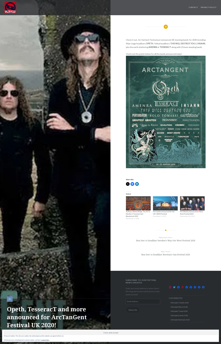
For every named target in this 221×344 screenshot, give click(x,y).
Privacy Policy (208, 7)
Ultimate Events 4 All (179, 315)
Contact (193, 7)
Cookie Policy (45, 340)
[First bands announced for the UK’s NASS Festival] (165, 203)
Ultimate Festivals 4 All (180, 320)
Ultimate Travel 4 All (179, 311)
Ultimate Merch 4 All (179, 307)
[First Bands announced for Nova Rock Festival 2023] (192, 203)
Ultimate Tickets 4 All (179, 303)
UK (10, 299)
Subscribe (133, 310)
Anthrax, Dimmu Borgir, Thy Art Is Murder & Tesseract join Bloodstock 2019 (138, 214)
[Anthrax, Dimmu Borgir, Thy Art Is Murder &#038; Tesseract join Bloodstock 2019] (138, 203)
